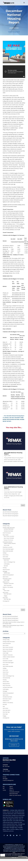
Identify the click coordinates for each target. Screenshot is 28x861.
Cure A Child (6, 545)
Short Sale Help (7, 599)
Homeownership (6, 558)
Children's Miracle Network (10, 543)
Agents (11, 786)
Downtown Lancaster (7, 547)
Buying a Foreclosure (8, 540)
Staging (5, 595)
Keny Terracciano (7, 585)
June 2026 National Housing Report (13, 487)
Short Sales (5, 597)
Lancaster (5, 764)
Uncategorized (6, 601)
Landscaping (6, 564)
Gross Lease (6, 590)
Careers (11, 788)
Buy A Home (5, 534)
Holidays (5, 553)
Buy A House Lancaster (9, 536)
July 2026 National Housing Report (13, 453)
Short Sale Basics (7, 594)
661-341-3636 (6, 771)
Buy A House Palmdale (9, 538)
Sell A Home (5, 592)
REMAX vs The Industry (8, 587)
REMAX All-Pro (6, 582)
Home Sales (5, 556)
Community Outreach (7, 542)
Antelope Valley (6, 525)
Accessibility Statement (17, 855)
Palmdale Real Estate (8, 531)
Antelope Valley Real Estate (9, 527)
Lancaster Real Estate (8, 529)
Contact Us (14, 745)
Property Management (8, 780)
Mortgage (5, 571)
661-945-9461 (6, 766)
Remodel (6, 565)
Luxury (4, 790)
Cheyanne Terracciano (9, 583)
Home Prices (5, 554)
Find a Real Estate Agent (8, 549)
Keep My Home (6, 569)
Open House (5, 576)
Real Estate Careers (7, 578)
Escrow (4, 777)
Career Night (6, 580)
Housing (4, 567)
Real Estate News (13, 793)
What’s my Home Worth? (15, 795)
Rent (4, 589)
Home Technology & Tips (9, 562)
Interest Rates (7, 573)
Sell (3, 788)
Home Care (6, 560)
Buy (4, 786)
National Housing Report (14, 31)
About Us (11, 790)
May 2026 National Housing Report (10, 515)
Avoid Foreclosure (7, 533)
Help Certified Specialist (8, 551)
